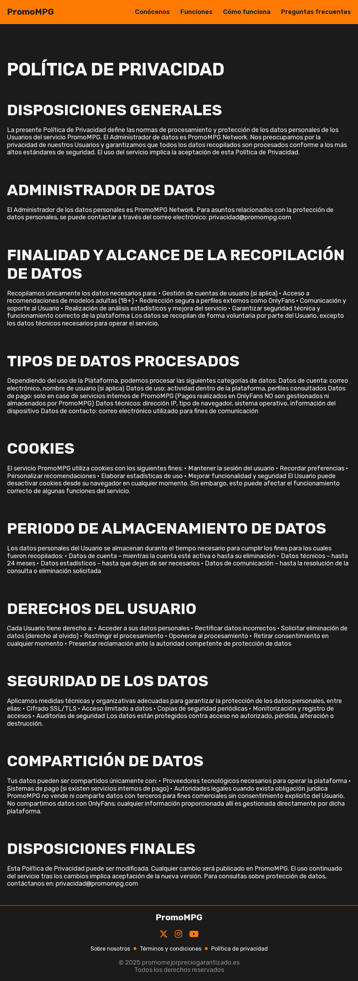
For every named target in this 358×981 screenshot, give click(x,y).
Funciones (196, 12)
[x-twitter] (163, 934)
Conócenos (152, 12)
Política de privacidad (239, 948)
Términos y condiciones (170, 948)
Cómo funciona (247, 12)
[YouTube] (194, 934)
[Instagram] (178, 934)
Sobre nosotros (110, 948)
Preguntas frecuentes (316, 12)
